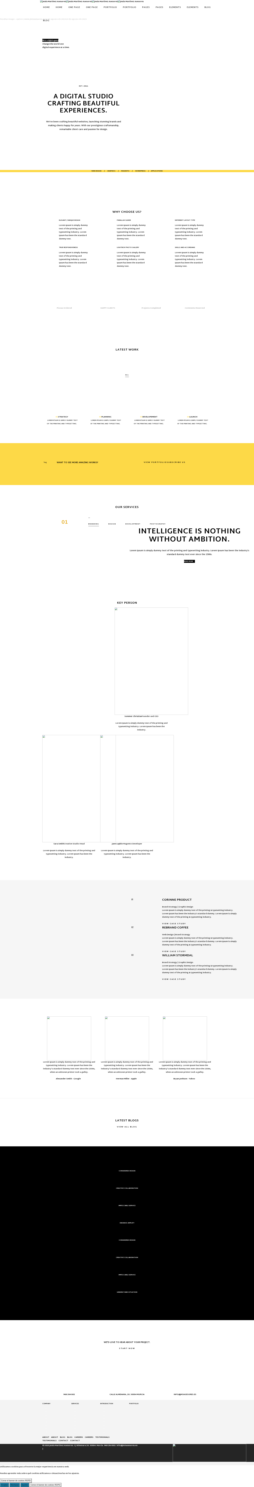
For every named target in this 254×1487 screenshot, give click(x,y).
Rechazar (15, 1485)
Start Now (127, 1348)
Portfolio (110, 7)
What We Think (55, 1422)
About (45, 1437)
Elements (175, 7)
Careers (52, 1429)
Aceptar (4, 1485)
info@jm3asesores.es (185, 1394)
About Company (56, 1409)
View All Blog (127, 1127)
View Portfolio (155, 462)
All (127, 374)
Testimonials (83, 1415)
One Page (74, 7)
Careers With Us (85, 1429)
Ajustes (24, 1485)
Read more (189, 561)
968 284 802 (69, 1394)
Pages (146, 7)
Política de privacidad (54, 1449)
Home (46, 7)
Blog (207, 7)
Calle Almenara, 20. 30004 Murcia (127, 1394)
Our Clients (82, 1422)
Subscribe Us (176, 462)
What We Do (54, 1415)
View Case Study (174, 924)
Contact (63, 1440)
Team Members (84, 1409)
